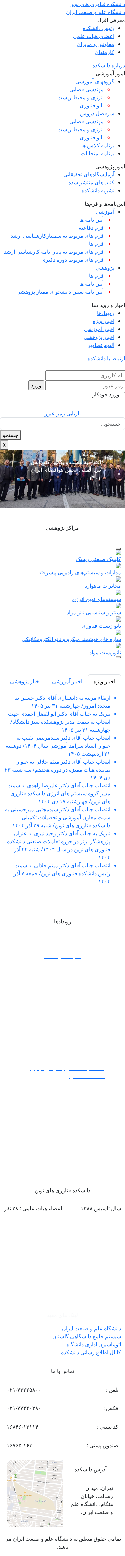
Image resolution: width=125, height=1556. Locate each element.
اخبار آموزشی (99, 329)
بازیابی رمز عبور (63, 413)
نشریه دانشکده (98, 190)
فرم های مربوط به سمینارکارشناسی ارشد (57, 235)
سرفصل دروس (97, 113)
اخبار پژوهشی (99, 337)
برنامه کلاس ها (97, 145)
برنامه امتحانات (97, 153)
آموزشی (105, 211)
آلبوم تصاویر (101, 345)
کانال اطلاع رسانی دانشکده (91, 1352)
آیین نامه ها (91, 219)
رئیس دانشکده (98, 28)
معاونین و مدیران (95, 44)
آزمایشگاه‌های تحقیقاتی (88, 174)
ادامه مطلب (62, 493)
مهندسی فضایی (86, 89)
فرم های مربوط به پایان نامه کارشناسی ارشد (54, 251)
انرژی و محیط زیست (80, 97)
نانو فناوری (92, 105)
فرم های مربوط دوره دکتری (72, 259)
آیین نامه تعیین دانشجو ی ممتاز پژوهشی (60, 291)
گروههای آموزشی (94, 81)
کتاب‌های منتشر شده (91, 182)
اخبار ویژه (103, 321)
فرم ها (96, 243)
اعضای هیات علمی (93, 36)
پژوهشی (105, 267)
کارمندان (104, 52)
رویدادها (105, 313)
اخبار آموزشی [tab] (67, 681)
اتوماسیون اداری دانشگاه (94, 1344)
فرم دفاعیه (91, 227)
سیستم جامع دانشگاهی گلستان (86, 1336)
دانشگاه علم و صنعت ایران (91, 1328)
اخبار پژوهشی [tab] (25, 681)
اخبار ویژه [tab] (104, 681)
